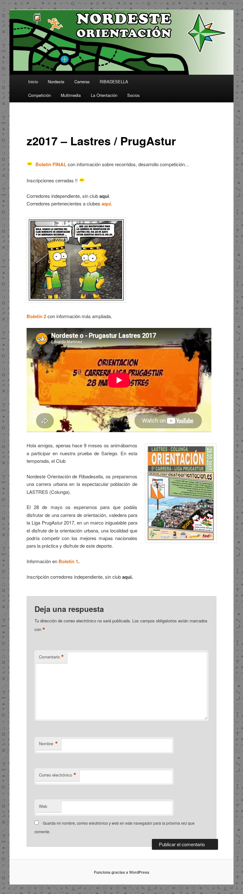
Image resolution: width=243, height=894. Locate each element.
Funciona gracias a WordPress (121, 872)
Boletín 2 (36, 316)
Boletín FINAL (50, 164)
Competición (39, 95)
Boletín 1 (68, 561)
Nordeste (56, 82)
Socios (133, 95)
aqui (106, 203)
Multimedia (71, 95)
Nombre (48, 744)
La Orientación (104, 95)
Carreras (82, 82)
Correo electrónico (57, 775)
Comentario (51, 657)
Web (43, 806)
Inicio (33, 82)
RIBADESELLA (114, 82)
